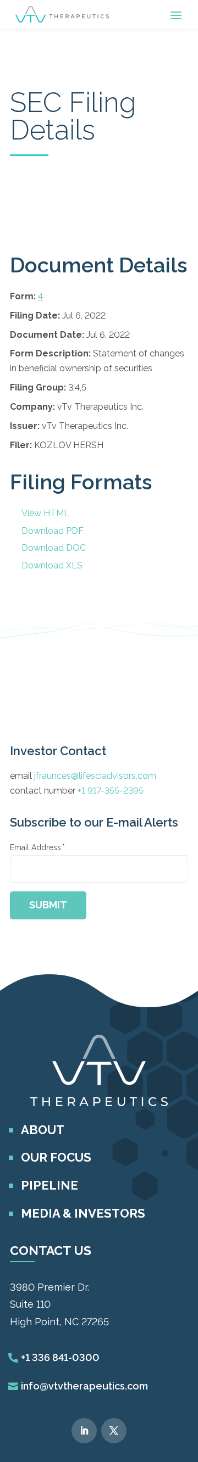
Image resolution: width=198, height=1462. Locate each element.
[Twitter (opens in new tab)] (114, 1430)
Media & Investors (83, 1213)
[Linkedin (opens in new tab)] (84, 1430)
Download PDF (52, 531)
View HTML (45, 513)
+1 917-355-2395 (111, 790)
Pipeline (49, 1185)
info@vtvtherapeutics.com (84, 1386)
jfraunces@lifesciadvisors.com (95, 776)
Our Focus (56, 1157)
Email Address (37, 847)
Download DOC (53, 548)
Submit (48, 905)
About (42, 1130)
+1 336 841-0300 (60, 1357)
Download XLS (51, 565)
